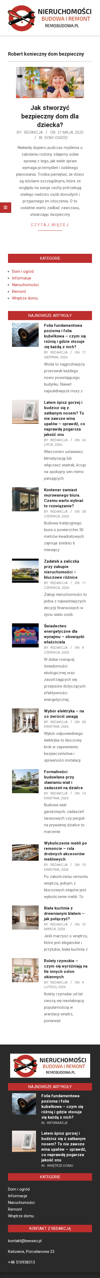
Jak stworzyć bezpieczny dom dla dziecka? (50, 116)
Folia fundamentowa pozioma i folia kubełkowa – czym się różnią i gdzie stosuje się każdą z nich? (65, 336)
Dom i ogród (56, 138)
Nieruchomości (25, 284)
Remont (19, 291)
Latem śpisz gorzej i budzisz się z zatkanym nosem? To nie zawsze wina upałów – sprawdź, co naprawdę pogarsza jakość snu (64, 418)
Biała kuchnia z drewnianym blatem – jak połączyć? (64, 913)
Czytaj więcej (50, 225)
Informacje (21, 278)
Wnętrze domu (25, 298)
